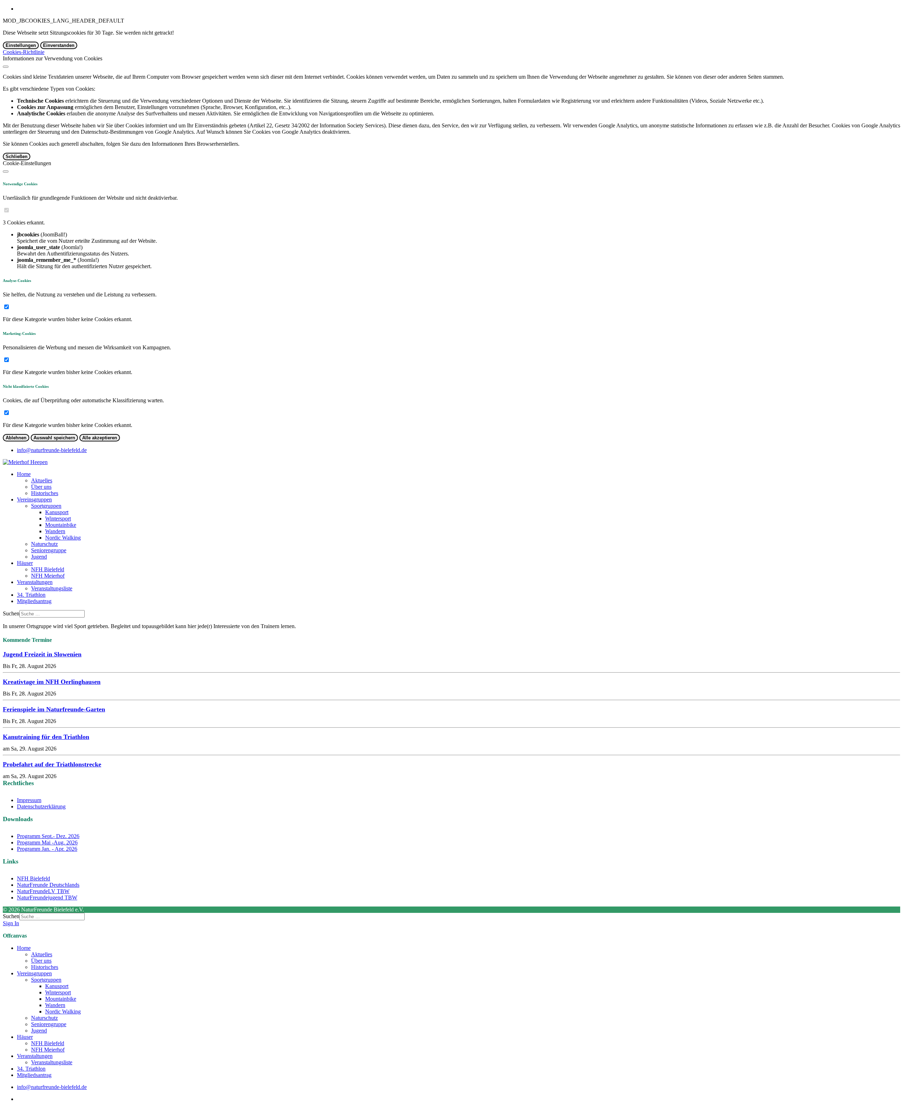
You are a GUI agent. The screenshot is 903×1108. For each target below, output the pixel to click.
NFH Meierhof (48, 576)
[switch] (6, 210)
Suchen (11, 613)
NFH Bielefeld (47, 569)
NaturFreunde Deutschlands (48, 885)
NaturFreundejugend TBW (47, 898)
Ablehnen (16, 437)
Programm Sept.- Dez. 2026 (48, 836)
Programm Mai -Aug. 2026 (47, 842)
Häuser (25, 563)
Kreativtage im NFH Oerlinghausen (52, 681)
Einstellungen (21, 45)
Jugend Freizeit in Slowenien (42, 654)
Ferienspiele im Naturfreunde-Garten (54, 709)
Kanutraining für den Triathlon (46, 736)
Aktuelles (41, 480)
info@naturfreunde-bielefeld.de (52, 450)
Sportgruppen (46, 506)
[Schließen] (5, 67)
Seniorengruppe (48, 550)
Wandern (55, 531)
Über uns (41, 487)
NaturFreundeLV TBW (43, 891)
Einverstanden (58, 45)
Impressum (29, 800)
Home (24, 474)
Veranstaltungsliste (51, 588)
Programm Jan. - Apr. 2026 (47, 849)
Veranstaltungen (35, 582)
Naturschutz (44, 544)
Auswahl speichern (54, 437)
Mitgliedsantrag (34, 601)
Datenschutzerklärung (41, 806)
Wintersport (58, 519)
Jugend (39, 557)
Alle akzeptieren (99, 437)
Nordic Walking (63, 538)
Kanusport (56, 512)
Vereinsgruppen (34, 499)
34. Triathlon (31, 595)
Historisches (44, 493)
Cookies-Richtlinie (23, 52)
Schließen (17, 156)
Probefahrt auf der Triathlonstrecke (52, 764)
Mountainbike (60, 525)
